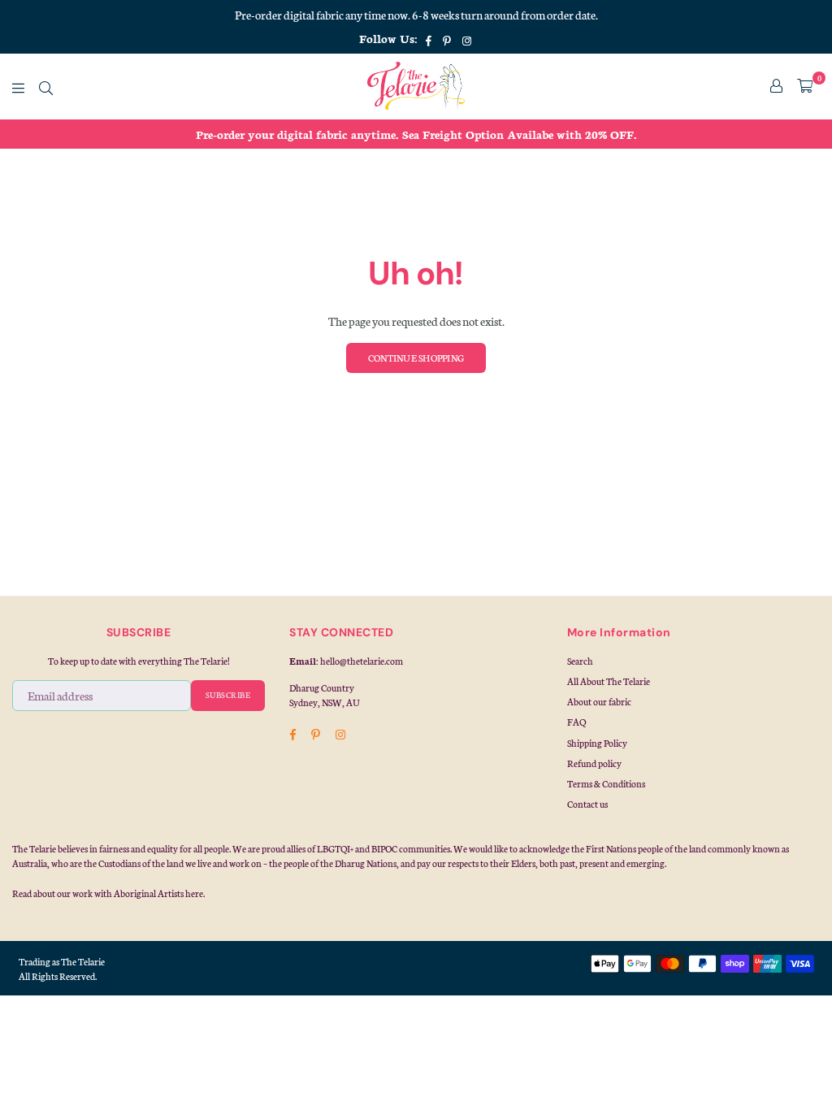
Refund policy (594, 763)
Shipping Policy (597, 742)
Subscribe (228, 694)
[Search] (46, 86)
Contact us (587, 803)
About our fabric (599, 701)
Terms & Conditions (606, 783)
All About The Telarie (608, 680)
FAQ (576, 721)
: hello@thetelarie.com (359, 660)
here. (195, 893)
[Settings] (776, 86)
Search (580, 660)
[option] (416, 134)
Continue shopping (416, 357)
